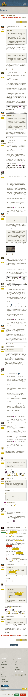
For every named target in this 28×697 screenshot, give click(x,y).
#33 (25, 447)
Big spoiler (9, 546)
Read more (10, 694)
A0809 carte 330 (9, 15)
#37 (25, 527)
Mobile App (17, 669)
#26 (25, 213)
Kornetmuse (3, 174)
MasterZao (9, 30)
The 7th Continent (10, 17)
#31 (25, 368)
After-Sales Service (5, 681)
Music (16, 664)
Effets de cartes (17, 17)
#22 (25, 72)
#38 (25, 564)
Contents (3, 666)
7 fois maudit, (10, 502)
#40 (25, 616)
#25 (25, 171)
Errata (16, 667)
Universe (3, 662)
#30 (25, 346)
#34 (25, 457)
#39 (25, 583)
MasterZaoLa (8, 349)
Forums (3, 17)
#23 (25, 112)
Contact (3, 679)
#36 (25, 508)
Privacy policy (4, 678)
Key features (4, 664)
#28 (25, 283)
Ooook (2, 481)
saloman (3, 460)
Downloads (17, 666)
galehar (3, 349)
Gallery (2, 667)
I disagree (23, 694)
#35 (25, 478)
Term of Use (3, 676)
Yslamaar (3, 29)
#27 (25, 257)
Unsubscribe (3, 690)
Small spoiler (13, 532)
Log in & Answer (14, 645)
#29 (25, 325)
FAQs (16, 661)
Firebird (3, 530)
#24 (25, 140)
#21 (25, 26)
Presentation (4, 661)
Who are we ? (4, 674)
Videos (16, 662)
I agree (16, 694)
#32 (25, 422)
